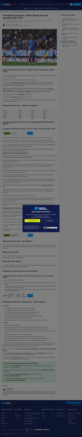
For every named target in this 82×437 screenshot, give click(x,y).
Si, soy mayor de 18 (32, 220)
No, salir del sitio (49, 220)
